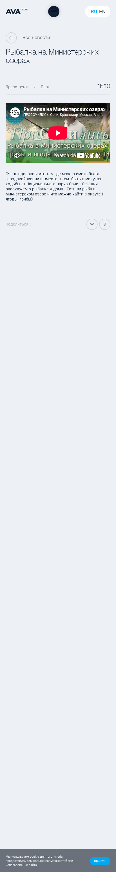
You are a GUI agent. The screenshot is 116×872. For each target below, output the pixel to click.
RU (94, 11)
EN (102, 11)
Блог (45, 86)
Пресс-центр (18, 86)
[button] (100, 861)
